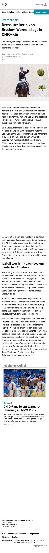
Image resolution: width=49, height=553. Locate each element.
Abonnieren (41, 12)
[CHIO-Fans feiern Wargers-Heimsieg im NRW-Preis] (24, 383)
